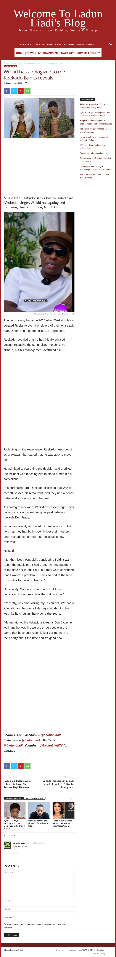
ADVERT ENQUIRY (54, 44)
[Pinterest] (21, 91)
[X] (14, 91)
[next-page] (72, 798)
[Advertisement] (39, 145)
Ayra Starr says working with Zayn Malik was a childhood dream (14, 824)
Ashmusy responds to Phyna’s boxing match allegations (93, 106)
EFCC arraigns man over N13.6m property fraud (94, 176)
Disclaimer (69, 44)
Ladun (8, 83)
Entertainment (16, 63)
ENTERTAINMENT (47, 53)
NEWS (30, 53)
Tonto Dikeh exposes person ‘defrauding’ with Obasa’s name (62, 823)
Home (6, 63)
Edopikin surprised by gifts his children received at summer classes (96, 122)
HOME (20, 53)
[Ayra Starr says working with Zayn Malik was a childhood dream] (15, 810)
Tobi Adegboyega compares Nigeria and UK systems (95, 130)
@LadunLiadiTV (51, 745)
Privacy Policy (25, 44)
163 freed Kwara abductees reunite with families (95, 146)
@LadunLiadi (50, 735)
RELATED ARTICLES (13, 798)
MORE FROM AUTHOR (34, 798)
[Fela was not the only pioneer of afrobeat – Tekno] (39, 810)
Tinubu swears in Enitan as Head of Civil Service (95, 160)
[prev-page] (69, 798)
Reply (15, 853)
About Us (39, 44)
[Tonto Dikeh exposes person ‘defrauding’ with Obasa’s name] (63, 810)
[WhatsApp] (27, 91)
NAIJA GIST (68, 53)
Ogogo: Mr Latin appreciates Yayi (94, 153)
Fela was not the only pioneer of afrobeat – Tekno (38, 823)
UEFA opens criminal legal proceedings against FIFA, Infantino (95, 168)
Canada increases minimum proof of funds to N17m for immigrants (58, 784)
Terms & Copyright (85, 44)
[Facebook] (7, 91)
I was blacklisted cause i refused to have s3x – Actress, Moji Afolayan (17, 784)
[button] (110, 44)
